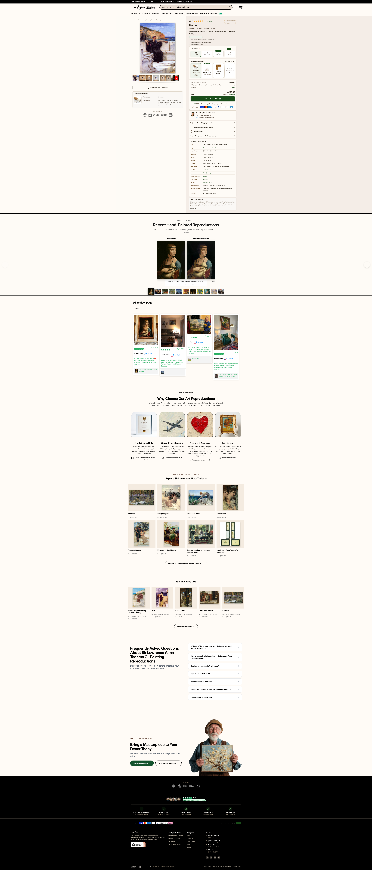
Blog (188, 844)
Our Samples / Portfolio (174, 844)
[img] (139, 348)
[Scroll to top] (369, 867)
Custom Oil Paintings (174, 838)
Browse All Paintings (184, 627)
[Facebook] (207, 857)
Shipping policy (227, 866)
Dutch (205, 176)
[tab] (151, 291)
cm (233, 49)
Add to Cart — (213, 99)
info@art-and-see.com (206, 117)
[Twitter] (211, 857)
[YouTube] (218, 857)
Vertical (205, 179)
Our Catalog (171, 841)
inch (229, 49)
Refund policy (207, 866)
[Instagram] (215, 857)
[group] (186, 261)
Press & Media (191, 841)
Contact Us (190, 838)
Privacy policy (237, 866)
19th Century (207, 173)
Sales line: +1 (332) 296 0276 (184, 1)
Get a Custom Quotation (167, 763)
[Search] (229, 7)
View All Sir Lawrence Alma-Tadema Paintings (184, 564)
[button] (240, 7)
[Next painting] (367, 265)
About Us (189, 835)
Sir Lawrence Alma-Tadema (146, 20)
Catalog (189, 847)
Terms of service (217, 866)
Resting (158, 20)
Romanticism (207, 170)
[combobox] (195, 7)
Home (134, 20)
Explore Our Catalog (140, 763)
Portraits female (208, 182)
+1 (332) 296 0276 (205, 115)
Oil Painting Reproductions (175, 835)
